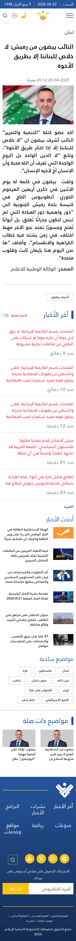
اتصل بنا (30, 921)
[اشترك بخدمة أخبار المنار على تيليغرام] (64, 859)
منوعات (63, 825)
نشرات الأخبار (38, 809)
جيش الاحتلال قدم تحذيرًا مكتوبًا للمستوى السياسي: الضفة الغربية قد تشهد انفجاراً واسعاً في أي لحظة (40, 446)
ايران (66, 690)
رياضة (38, 825)
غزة (25, 671)
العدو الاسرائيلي (57, 700)
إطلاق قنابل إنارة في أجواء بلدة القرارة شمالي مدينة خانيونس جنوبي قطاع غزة (39, 480)
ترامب (17, 680)
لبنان (69, 32)
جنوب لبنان (39, 680)
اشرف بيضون (60, 297)
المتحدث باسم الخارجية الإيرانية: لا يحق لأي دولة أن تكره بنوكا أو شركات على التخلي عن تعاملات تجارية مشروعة (41, 337)
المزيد (68, 506)
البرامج (12, 806)
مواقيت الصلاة (45, 921)
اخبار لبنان (28, 700)
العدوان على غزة (40, 690)
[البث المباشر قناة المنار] (29, 859)
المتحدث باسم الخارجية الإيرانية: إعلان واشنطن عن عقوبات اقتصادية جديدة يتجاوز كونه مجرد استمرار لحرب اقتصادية (40, 373)
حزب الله (63, 680)
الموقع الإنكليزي (60, 915)
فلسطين (45, 671)
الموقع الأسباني (19, 915)
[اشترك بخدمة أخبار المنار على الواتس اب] (53, 859)
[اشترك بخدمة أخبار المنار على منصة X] (41, 859)
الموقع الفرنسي (39, 915)
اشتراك (15, 889)
